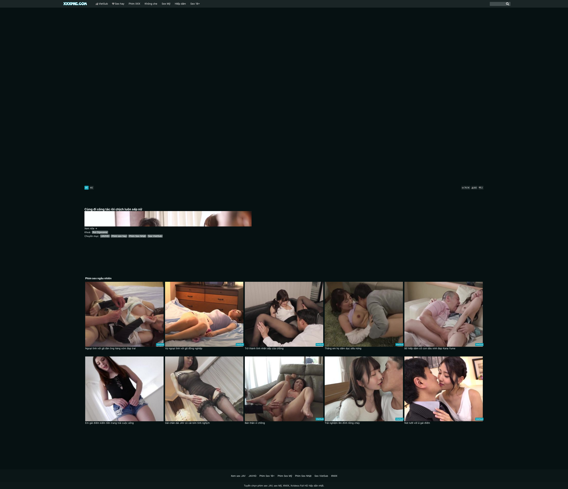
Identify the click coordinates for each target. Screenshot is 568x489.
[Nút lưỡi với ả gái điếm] (444, 388)
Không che (151, 3)
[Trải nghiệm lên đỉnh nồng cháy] (364, 388)
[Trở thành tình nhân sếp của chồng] (284, 314)
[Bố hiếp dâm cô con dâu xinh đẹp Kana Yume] (444, 314)
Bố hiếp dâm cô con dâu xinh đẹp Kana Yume (429, 348)
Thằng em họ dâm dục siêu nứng (343, 348)
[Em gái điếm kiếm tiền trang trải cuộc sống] (124, 388)
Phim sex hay (119, 236)
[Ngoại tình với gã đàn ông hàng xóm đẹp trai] (124, 314)
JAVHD (105, 236)
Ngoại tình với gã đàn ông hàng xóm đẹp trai (110, 348)
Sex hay (119, 3)
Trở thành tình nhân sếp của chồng (264, 348)
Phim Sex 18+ (267, 475)
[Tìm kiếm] (507, 3)
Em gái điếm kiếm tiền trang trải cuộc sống (109, 422)
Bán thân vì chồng (255, 422)
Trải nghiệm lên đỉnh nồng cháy (342, 422)
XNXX (334, 475)
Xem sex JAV (238, 475)
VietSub (103, 3)
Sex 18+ (195, 3)
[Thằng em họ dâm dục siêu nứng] (364, 314)
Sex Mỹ (166, 3)
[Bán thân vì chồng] (284, 388)
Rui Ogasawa (100, 232)
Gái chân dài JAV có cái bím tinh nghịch (187, 422)
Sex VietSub (155, 236)
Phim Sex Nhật (137, 236)
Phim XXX (134, 3)
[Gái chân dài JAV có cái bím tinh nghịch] (204, 388)
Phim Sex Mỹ (285, 475)
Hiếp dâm (180, 3)
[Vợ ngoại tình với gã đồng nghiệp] (204, 314)
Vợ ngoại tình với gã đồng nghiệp (183, 348)
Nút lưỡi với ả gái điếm (417, 422)
